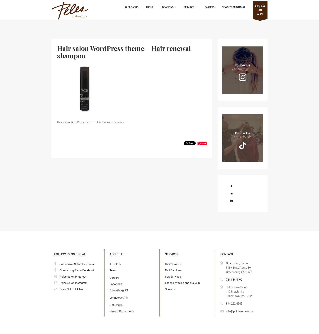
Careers (210, 7)
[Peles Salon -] (70, 11)
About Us (115, 264)
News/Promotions (233, 7)
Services (189, 7)
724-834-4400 (234, 279)
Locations (167, 7)
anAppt (260, 10)
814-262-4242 (234, 303)
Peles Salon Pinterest (73, 276)
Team (113, 270)
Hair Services (173, 264)
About (149, 7)
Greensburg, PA (119, 290)
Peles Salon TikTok (71, 289)
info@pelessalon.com (239, 311)
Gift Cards (131, 7)
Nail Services (173, 270)
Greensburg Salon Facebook (77, 270)
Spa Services (173, 276)
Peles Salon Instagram (74, 283)
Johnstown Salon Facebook (77, 264)
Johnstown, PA (119, 297)
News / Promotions (122, 311)
